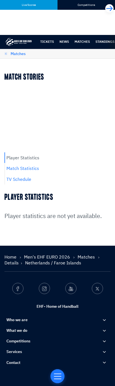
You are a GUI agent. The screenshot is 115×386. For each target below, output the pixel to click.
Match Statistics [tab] (22, 168)
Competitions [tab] (86, 5)
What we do (16, 330)
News (64, 41)
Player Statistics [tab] (22, 157)
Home (11, 257)
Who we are (17, 319)
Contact (13, 362)
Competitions (18, 341)
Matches (82, 41)
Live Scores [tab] (29, 5)
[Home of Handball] (57, 376)
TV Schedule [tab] (18, 179)
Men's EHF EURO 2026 (47, 257)
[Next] (109, 8)
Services (14, 351)
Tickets (47, 41)
